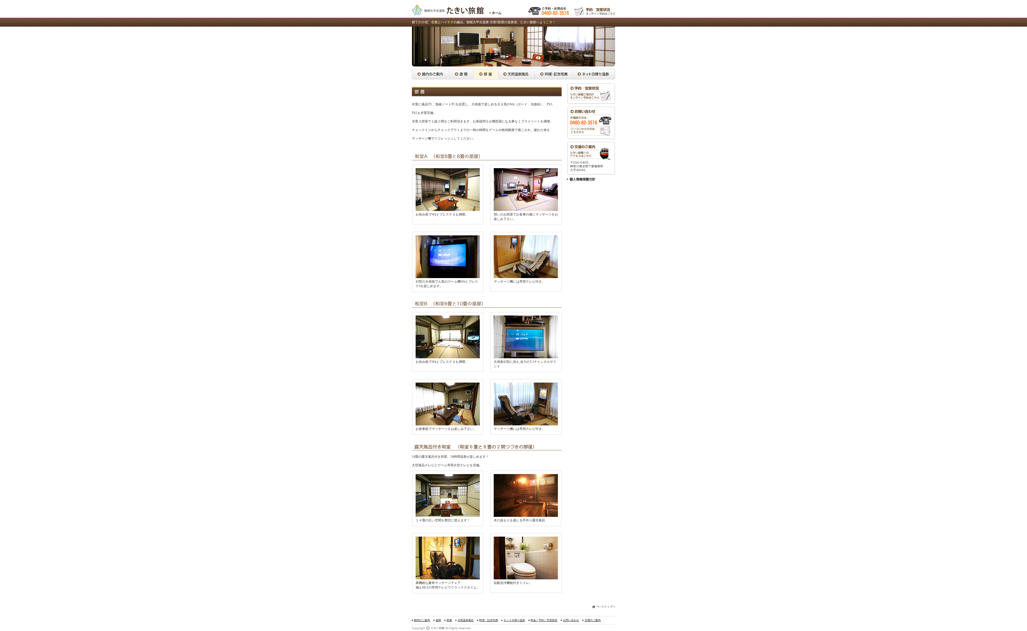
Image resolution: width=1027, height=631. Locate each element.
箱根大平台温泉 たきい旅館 (448, 10)
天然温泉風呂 (516, 74)
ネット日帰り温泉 (593, 74)
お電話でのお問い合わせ (549, 10)
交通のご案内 (591, 158)
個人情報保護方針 (581, 180)
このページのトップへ (604, 607)
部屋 (485, 74)
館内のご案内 (430, 74)
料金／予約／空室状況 (591, 93)
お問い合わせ (591, 123)
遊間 (461, 74)
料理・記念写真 (553, 74)
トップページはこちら (492, 10)
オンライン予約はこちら (594, 10)
